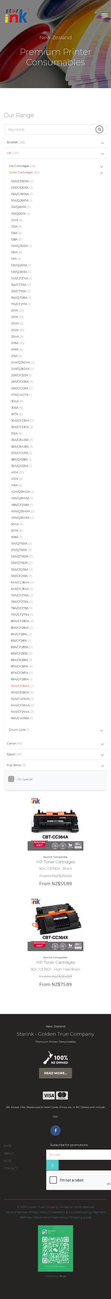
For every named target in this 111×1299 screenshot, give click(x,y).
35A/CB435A (22, 440)
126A (16, 233)
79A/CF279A (22, 614)
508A (17, 537)
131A (16, 259)
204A (17, 336)
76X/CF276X (22, 602)
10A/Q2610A (21, 200)
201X (17, 317)
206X (17, 349)
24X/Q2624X (22, 369)
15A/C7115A (21, 285)
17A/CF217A (21, 304)
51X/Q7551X (21, 550)
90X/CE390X (22, 692)
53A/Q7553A (22, 556)
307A (17, 414)
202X (17, 330)
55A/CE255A (22, 569)
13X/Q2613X (21, 272)
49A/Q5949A (23, 511)
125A (16, 226)
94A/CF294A (22, 705)
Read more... (55, 1073)
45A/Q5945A (22, 498)
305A (17, 407)
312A (16, 433)
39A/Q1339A (21, 466)
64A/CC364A (22, 582)
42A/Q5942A (22, 491)
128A (16, 239)
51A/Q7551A (21, 543)
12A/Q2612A (21, 246)
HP (13, 153)
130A (16, 252)
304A (17, 401)
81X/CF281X (21, 640)
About (9, 1153)
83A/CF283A (22, 647)
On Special (25, 779)
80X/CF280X (22, 628)
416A (16, 485)
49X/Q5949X (22, 517)
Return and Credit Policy (50, 1217)
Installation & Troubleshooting (70, 1212)
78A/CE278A (22, 608)
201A (17, 310)
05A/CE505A (22, 181)
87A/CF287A (22, 666)
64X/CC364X (22, 589)
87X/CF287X (22, 673)
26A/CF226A (22, 381)
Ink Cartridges (22, 166)
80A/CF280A (22, 621)
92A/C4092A (22, 699)
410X (16, 479)
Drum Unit (19, 730)
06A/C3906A (22, 194)
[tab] (55, 142)
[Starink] (17, 15)
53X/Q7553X (22, 563)
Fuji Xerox (16, 765)
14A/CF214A (21, 278)
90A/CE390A (22, 686)
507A (17, 530)
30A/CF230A (22, 420)
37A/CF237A (21, 453)
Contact (10, 1168)
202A (17, 323)
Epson (14, 754)
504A (17, 524)
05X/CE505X (22, 187)
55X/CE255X (21, 576)
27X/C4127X (21, 395)
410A (17, 472)
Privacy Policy (38, 1212)
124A (16, 220)
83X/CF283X (21, 653)
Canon (15, 743)
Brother (16, 142)
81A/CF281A (21, 634)
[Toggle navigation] (104, 15)
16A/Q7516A (21, 297)
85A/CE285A (21, 660)
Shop (8, 1146)
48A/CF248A (22, 505)
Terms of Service (16, 1212)
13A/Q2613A (21, 265)
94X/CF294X (22, 712)
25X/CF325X (21, 375)
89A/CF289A (22, 679)
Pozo (63, 1276)
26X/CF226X (22, 388)
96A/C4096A (22, 718)
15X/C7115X (20, 291)
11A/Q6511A (21, 207)
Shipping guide (80, 1217)
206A (17, 343)
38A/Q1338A (21, 459)
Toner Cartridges (24, 172)
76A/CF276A (22, 595)
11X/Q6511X (20, 213)
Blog (8, 1161)
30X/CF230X (22, 427)
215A (16, 356)
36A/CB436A (22, 446)
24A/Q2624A (23, 362)
